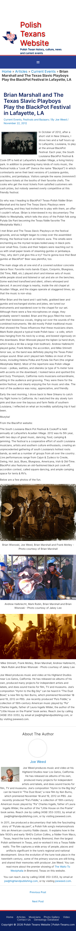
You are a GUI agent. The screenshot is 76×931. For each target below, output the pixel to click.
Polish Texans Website (34, 33)
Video (66, 917)
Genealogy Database (46, 919)
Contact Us (24, 919)
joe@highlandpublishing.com (21, 881)
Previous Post (38, 892)
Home (6, 71)
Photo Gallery (52, 917)
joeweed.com (63, 881)
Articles (21, 71)
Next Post (38, 901)
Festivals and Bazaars (36, 119)
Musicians (35, 917)
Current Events (43, 71)
